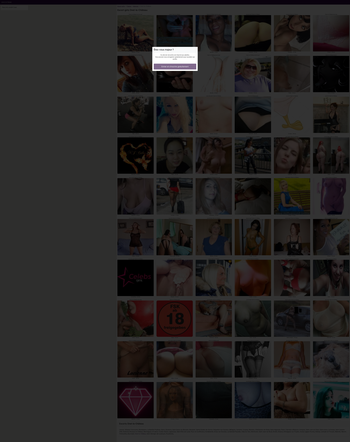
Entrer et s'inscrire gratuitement (175, 66)
